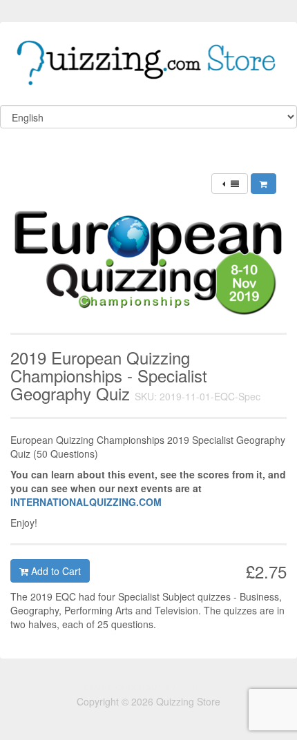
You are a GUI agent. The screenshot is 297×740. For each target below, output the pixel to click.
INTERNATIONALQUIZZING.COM (86, 502)
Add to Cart (54, 571)
